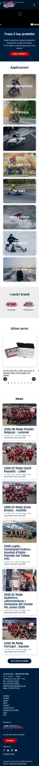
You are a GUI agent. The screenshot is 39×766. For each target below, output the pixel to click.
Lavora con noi (8, 708)
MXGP (15, 437)
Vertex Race (22, 437)
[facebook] (4, 750)
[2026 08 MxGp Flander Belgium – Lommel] (19, 415)
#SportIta (7, 564)
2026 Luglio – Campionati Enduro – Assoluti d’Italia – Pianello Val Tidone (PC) (18, 552)
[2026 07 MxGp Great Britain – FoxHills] (19, 493)
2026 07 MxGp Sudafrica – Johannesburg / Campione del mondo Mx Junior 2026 (18, 601)
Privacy (5, 763)
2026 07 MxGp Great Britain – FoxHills (17, 508)
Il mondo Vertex (9, 754)
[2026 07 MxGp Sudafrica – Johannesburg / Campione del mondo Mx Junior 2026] (19, 580)
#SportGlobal (8, 437)
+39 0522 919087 (12, 683)
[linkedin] (8, 750)
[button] (8, 383)
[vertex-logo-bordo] (9, 2)
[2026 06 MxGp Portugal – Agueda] (19, 629)
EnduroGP (14, 564)
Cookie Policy (22, 763)
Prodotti (6, 698)
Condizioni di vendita (11, 710)
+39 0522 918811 (12, 681)
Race (24, 435)
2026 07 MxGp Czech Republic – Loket (17, 469)
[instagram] (12, 750)
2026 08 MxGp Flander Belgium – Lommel (19, 430)
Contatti (6, 705)
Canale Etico (13, 763)
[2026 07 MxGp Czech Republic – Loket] (19, 454)
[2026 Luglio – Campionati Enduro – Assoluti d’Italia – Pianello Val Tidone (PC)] (19, 531)
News (5, 703)
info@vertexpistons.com (17, 686)
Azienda (6, 696)
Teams (5, 700)
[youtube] (16, 750)
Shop (5, 712)
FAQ (4, 715)
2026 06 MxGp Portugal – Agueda (16, 644)
